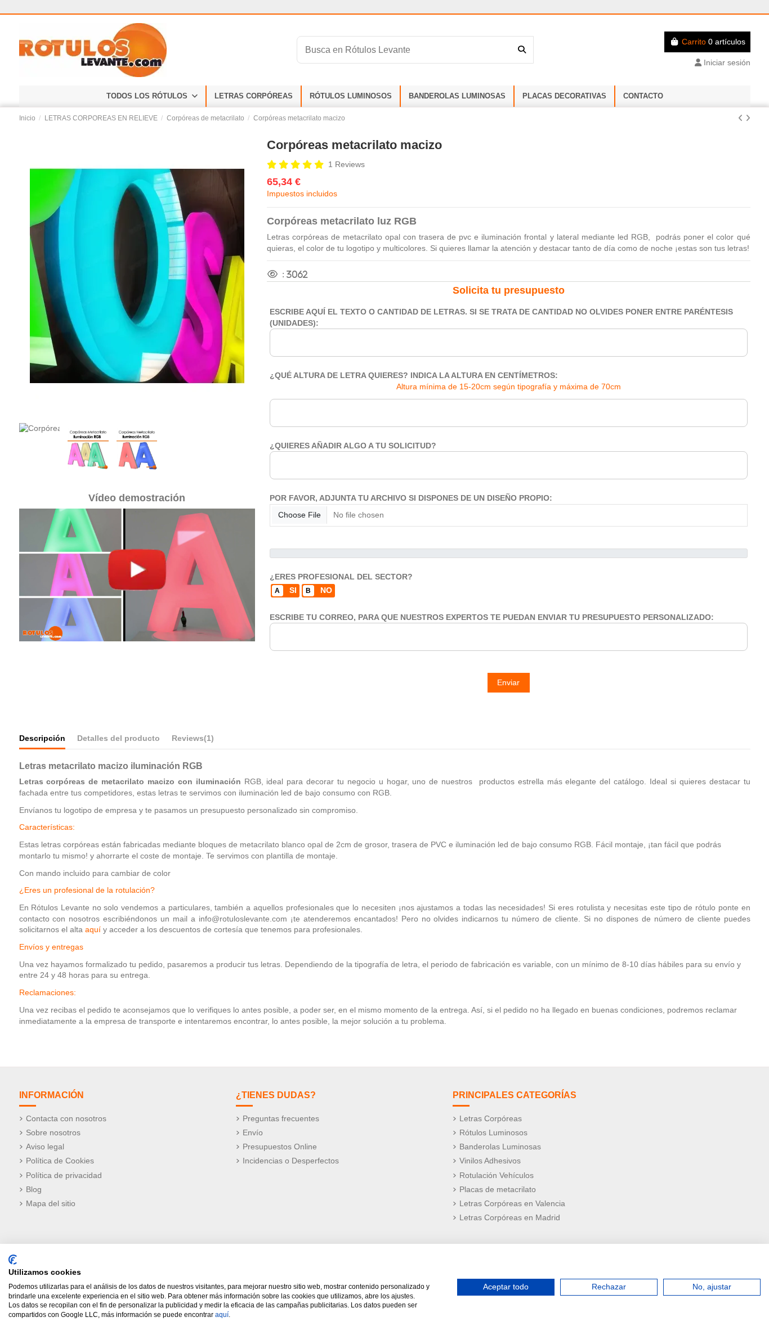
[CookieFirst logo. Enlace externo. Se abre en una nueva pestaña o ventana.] (12, 1260)
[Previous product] (741, 118)
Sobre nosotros (53, 1132)
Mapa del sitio (50, 1203)
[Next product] (747, 118)
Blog (34, 1189)
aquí (222, 1315)
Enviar (508, 682)
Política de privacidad (64, 1175)
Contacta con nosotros (66, 1118)
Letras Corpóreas (490, 1118)
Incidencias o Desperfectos (291, 1160)
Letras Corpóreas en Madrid (509, 1217)
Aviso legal (45, 1146)
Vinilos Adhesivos (490, 1160)
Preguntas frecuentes (281, 1118)
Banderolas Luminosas (500, 1146)
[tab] (193, 740)
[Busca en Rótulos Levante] (522, 49)
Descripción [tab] (42, 738)
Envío (253, 1132)
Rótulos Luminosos (493, 1132)
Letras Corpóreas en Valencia (512, 1203)
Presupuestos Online (280, 1146)
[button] (152, 96)
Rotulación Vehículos (496, 1175)
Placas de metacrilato (497, 1189)
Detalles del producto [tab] (118, 738)
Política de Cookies (60, 1160)
